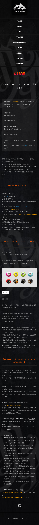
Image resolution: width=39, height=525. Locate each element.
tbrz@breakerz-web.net (14, 405)
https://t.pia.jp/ (15, 209)
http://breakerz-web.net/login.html (12, 492)
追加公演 (15, 101)
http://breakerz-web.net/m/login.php (12, 497)
